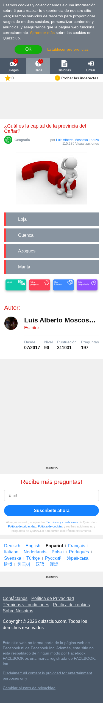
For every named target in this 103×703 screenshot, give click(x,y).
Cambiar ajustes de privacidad (29, 688)
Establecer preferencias (67, 49)
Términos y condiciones (62, 522)
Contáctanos (15, 598)
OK (28, 49)
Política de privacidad (22, 526)
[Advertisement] (51, 415)
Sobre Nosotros (18, 610)
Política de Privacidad (52, 598)
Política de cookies (50, 526)
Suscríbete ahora (51, 510)
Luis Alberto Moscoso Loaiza (77, 140)
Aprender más (42, 32)
